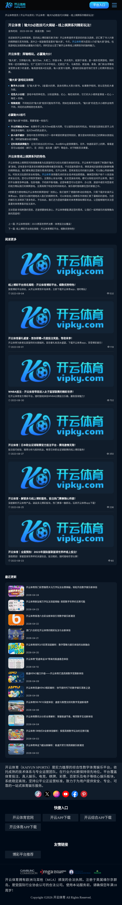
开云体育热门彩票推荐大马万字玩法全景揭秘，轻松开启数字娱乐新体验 (61, 587)
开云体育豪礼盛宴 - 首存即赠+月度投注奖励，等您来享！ (41, 338)
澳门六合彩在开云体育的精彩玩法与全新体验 (48, 630)
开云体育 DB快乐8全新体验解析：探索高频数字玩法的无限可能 (57, 730)
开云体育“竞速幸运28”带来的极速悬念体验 (47, 659)
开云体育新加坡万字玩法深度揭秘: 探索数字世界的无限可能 (55, 601)
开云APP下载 (60, 818)
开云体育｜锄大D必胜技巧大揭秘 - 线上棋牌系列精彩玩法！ (65, 15)
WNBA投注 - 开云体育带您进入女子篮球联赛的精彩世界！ (41, 391)
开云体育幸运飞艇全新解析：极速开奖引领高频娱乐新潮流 (55, 745)
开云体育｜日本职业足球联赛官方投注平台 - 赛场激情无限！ (42, 445)
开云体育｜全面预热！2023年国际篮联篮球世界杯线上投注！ (43, 552)
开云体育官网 (23, 818)
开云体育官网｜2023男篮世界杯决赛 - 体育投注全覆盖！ (44, 223)
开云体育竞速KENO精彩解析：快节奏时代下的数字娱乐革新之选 (58, 687)
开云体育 (76, 41)
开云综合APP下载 (98, 818)
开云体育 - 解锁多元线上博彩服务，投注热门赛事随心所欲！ (42, 498)
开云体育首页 (11, 15)
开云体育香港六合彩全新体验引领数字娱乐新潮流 (50, 616)
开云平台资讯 (27, 15)
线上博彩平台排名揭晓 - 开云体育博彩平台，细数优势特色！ (46, 228)
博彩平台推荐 (23, 854)
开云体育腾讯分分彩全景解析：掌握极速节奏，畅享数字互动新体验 (59, 716)
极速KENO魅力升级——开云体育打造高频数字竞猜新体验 (54, 673)
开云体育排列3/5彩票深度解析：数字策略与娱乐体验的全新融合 (58, 644)
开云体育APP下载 (23, 827)
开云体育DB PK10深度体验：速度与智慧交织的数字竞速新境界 (57, 702)
